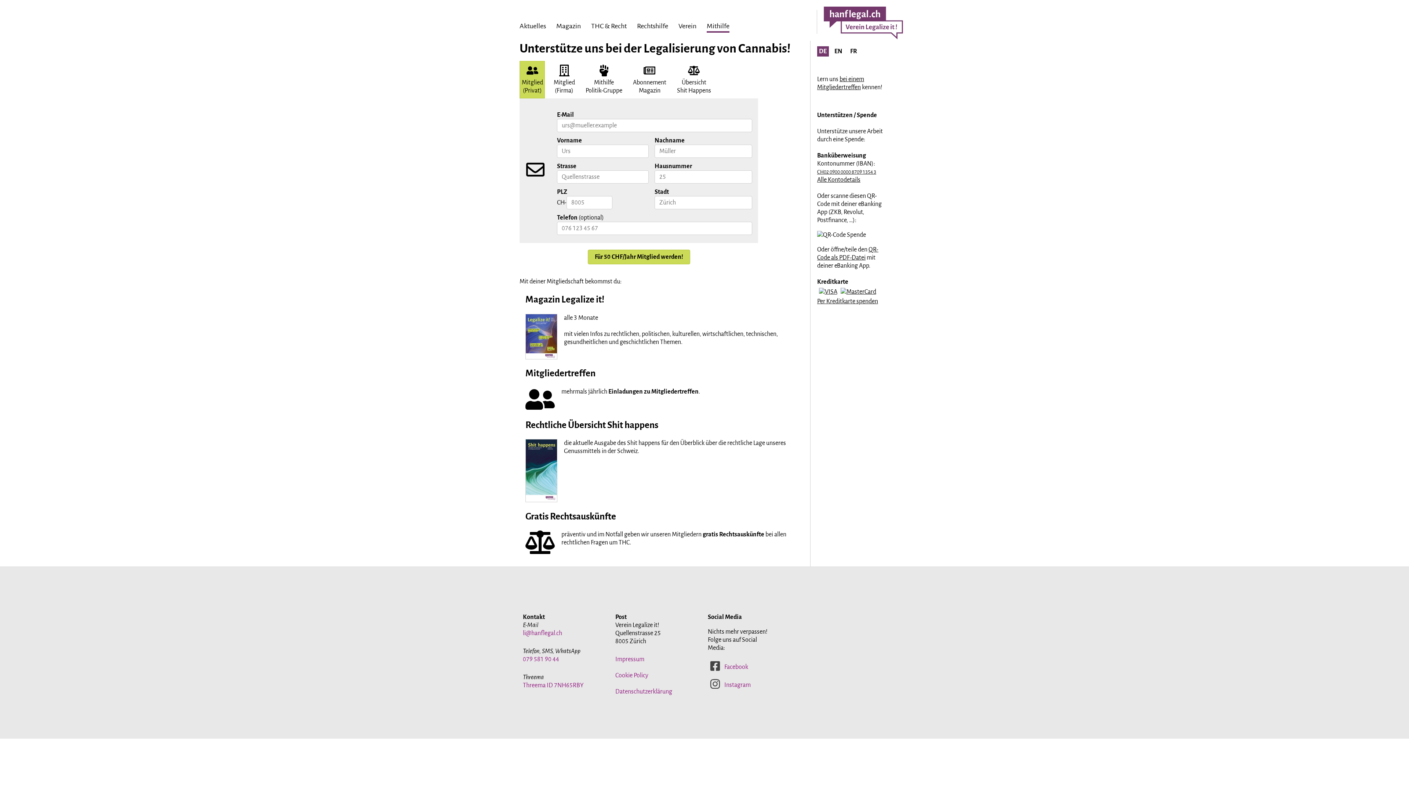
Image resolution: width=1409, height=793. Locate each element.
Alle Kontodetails (838, 180)
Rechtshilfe (652, 26)
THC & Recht (609, 26)
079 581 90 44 (541, 659)
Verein (687, 26)
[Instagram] (715, 687)
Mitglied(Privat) (532, 86)
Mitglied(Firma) (564, 86)
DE (823, 51)
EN (838, 51)
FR (853, 51)
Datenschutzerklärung (643, 691)
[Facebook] (715, 669)
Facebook (736, 667)
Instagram (737, 685)
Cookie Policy (631, 675)
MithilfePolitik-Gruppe (604, 86)
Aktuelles (533, 26)
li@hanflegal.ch (542, 633)
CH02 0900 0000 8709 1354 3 (846, 172)
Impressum (629, 659)
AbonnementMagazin (649, 86)
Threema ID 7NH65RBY (553, 685)
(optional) (580, 217)
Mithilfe (718, 26)
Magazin (568, 26)
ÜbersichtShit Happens (694, 86)
